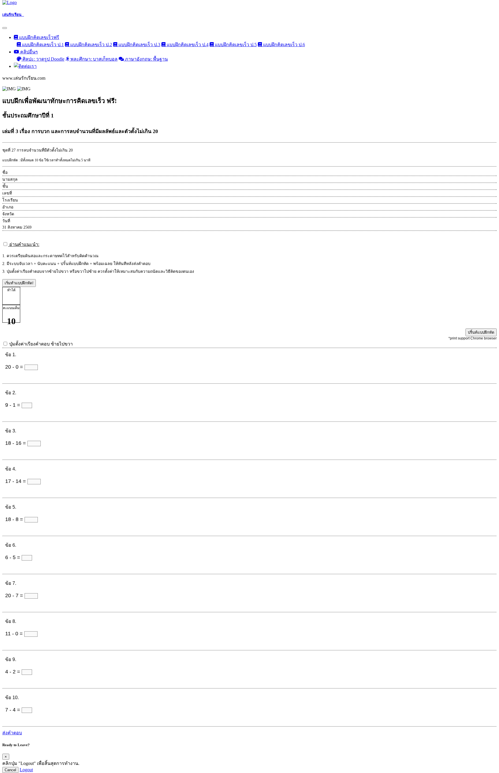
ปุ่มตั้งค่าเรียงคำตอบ (41, 343)
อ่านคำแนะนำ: (23, 244)
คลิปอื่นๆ (28, 51)
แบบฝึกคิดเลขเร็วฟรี (38, 37)
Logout (26, 769)
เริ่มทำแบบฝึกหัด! (19, 283)
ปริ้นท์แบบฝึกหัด (481, 332)
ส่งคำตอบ (12, 732)
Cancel (10, 770)
